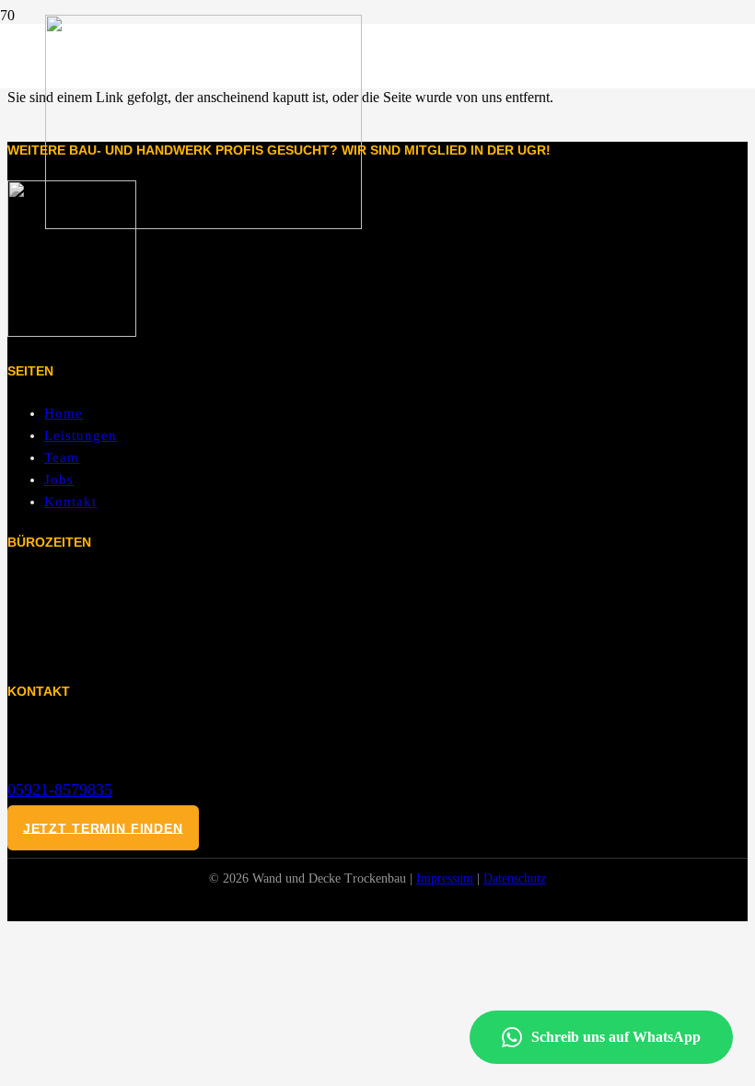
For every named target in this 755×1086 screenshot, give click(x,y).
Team (61, 457)
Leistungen (80, 435)
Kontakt (70, 501)
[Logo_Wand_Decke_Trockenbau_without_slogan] (203, 224)
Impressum (444, 878)
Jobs (59, 479)
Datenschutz (514, 878)
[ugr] (71, 332)
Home (63, 413)
